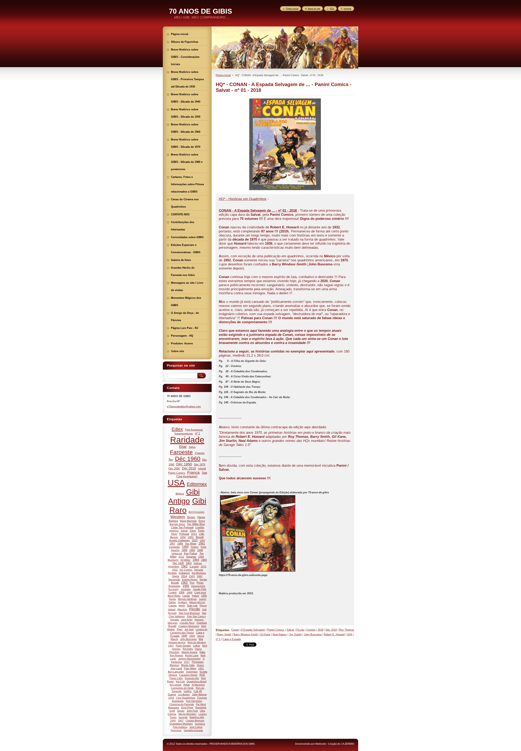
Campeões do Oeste (182, 688)
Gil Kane (265, 634)
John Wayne (199, 694)
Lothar (196, 645)
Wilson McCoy (197, 602)
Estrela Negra (189, 579)
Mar (201, 639)
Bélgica (180, 493)
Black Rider (174, 595)
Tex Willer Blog (196, 524)
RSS (332, 8)
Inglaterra (184, 573)
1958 (184, 550)
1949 (184, 635)
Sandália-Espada (193, 730)
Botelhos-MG (197, 717)
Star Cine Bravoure (189, 613)
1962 (184, 566)
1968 (201, 556)
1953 (189, 563)
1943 (192, 636)
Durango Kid (192, 678)
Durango (191, 556)
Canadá (194, 566)
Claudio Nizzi (187, 623)
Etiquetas (222, 630)
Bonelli (200, 537)
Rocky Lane (191, 655)
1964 (196, 560)
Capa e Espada (232, 639)
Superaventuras (183, 433)
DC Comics (186, 569)
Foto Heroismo (194, 701)
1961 (201, 543)
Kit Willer (185, 560)
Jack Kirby (187, 619)
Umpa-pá (177, 553)
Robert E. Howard (334, 634)
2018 (320, 629)
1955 (204, 595)
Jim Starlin (295, 634)
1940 (173, 720)
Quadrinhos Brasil (197, 681)
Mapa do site (314, 8)
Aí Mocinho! (198, 684)
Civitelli (173, 592)
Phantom (174, 652)
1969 (189, 592)
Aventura (200, 724)
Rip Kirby (188, 649)
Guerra (172, 694)
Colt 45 (198, 691)
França (193, 472)
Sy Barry (182, 602)
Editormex (197, 484)
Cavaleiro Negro (188, 675)
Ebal (182, 447)
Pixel (179, 629)
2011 (175, 569)
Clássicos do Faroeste (181, 704)
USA (349, 634)
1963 (184, 582)
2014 (184, 576)
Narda (172, 599)
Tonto (201, 530)
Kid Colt (180, 681)
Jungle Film (199, 589)
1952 (191, 537)
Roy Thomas (346, 629)
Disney (191, 517)
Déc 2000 (174, 468)
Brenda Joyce (177, 524)
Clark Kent (200, 592)
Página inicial (223, 75)
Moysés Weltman (187, 599)
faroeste (183, 717)
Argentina (173, 566)
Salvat (290, 629)
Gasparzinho (198, 586)
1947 (171, 645)
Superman (192, 671)
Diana (198, 649)
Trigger (194, 547)
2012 (181, 556)
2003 (192, 576)
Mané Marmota (188, 521)
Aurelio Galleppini (179, 540)
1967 (202, 540)
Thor (192, 582)
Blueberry (173, 560)
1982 (199, 576)
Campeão (174, 547)
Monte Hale (188, 665)
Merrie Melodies (187, 714)
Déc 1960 (187, 458)
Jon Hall (189, 629)
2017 (187, 662)
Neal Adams (280, 634)
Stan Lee (192, 605)
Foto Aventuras (194, 429)
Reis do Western (197, 642)
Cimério (310, 629)
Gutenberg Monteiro (181, 723)
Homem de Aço (177, 642)
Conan (235, 629)
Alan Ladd (176, 668)
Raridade (187, 439)
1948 (200, 550)
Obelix (175, 576)
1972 (203, 566)
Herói (182, 605)
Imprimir (347, 8)
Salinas (198, 563)
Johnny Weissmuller (189, 658)
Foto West (190, 668)
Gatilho (188, 691)
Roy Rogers (176, 655)
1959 (185, 546)
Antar (186, 684)
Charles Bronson (195, 720)
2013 (194, 534)
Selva (192, 447)
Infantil (202, 468)
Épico (202, 521)
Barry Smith (224, 634)
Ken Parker (190, 553)
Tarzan (180, 710)
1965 (186, 586)
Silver (174, 534)
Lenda (186, 595)
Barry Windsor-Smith (245, 634)
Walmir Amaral (189, 652)
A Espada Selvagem (253, 629)
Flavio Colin (176, 678)
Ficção (300, 629)
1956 (181, 592)
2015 (195, 540)
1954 (192, 550)
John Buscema (313, 634)
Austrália (186, 589)
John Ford (192, 710)
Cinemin (200, 453)
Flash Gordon (183, 645)
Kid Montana (199, 573)
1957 (172, 543)
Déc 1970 (199, 464)
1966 (180, 543)
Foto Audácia (180, 727)
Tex (170, 459)
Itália (202, 652)
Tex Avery (173, 589)
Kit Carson (175, 684)
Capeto (173, 605)
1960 (204, 560)
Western (177, 517)
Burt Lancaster (176, 671)
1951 (201, 668)
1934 (171, 697)
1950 (183, 537)
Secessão (174, 579)
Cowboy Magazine (188, 626)
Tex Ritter (190, 543)
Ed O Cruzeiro (196, 512)
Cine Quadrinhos (185, 697)
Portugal (184, 533)
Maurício (182, 609)
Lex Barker (184, 694)
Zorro (193, 530)
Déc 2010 (331, 629)
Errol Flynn (187, 707)
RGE (202, 675)
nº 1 (218, 639)
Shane (200, 665)
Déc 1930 (178, 563)
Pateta (195, 595)
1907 (181, 720)
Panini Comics (275, 629)
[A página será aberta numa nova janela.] (285, 190)
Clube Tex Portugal (182, 527)
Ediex (177, 429)
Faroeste (181, 452)
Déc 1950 (184, 464)
